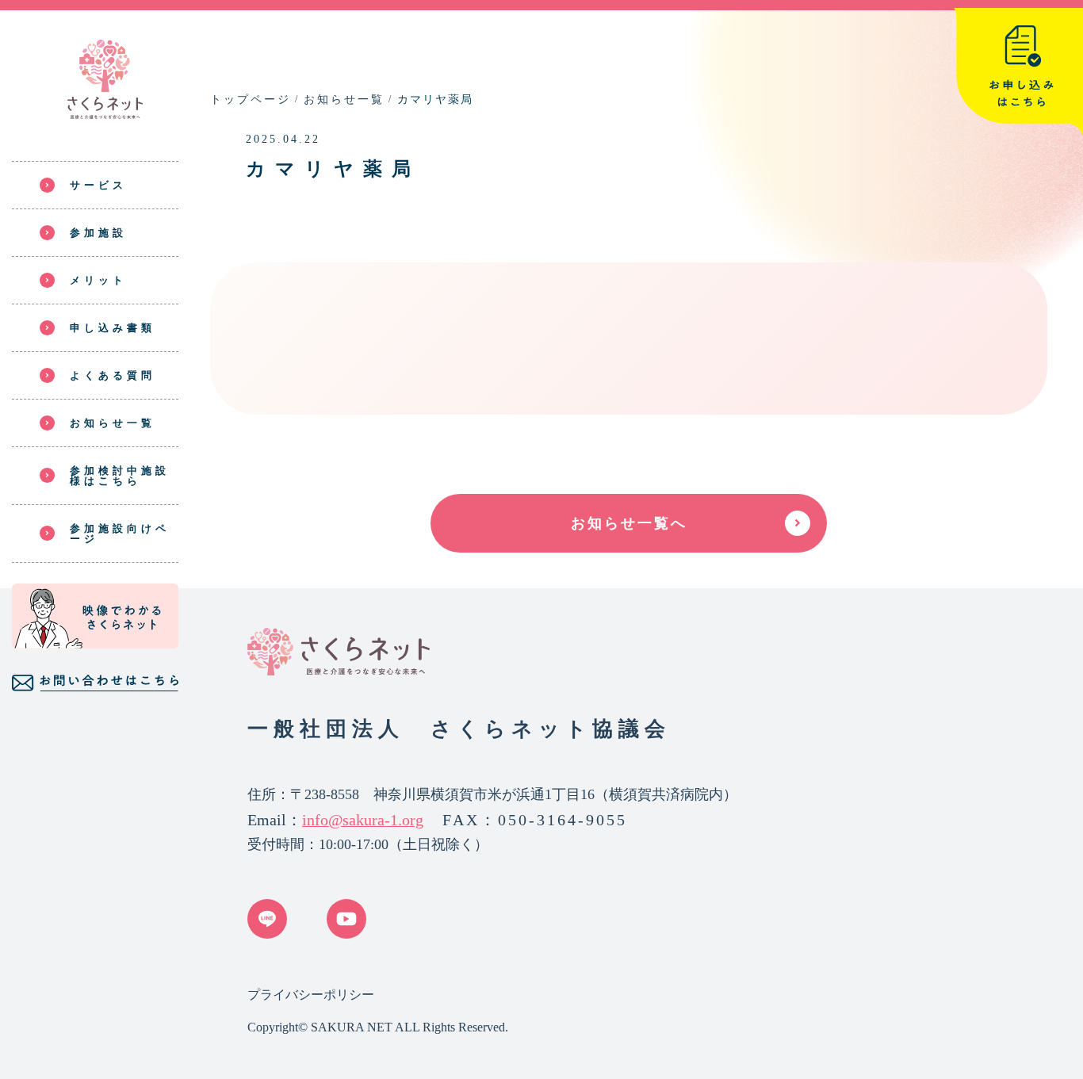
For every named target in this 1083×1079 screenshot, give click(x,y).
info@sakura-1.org (362, 819)
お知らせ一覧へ (629, 523)
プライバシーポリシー (310, 994)
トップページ (250, 99)
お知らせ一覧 (344, 99)
